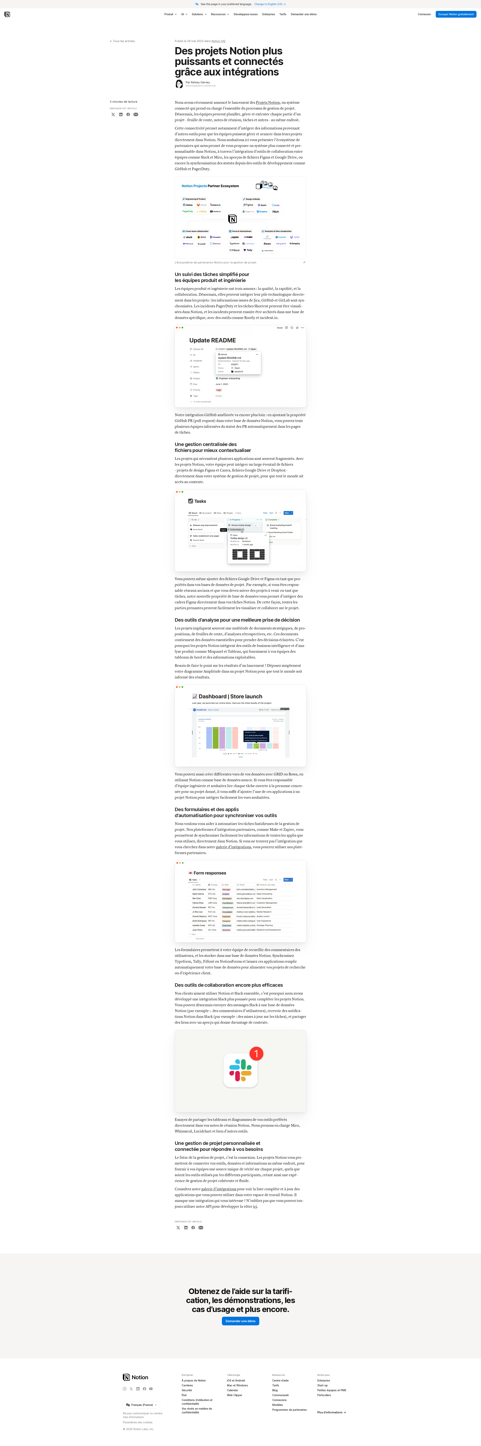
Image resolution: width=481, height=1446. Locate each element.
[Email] (135, 114)
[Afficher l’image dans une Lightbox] (304, 262)
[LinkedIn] (121, 114)
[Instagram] (125, 1389)
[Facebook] (128, 114)
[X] (113, 114)
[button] (240, 220)
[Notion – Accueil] (8, 14)
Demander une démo (241, 1321)
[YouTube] (151, 1389)
